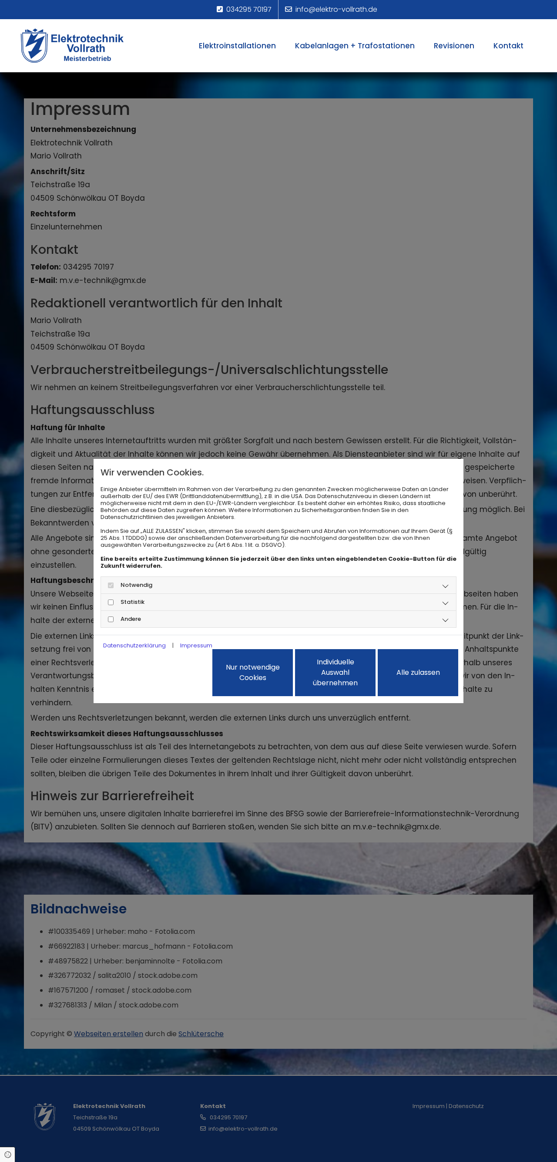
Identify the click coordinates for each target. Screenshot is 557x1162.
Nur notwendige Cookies (253, 672)
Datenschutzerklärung (134, 645)
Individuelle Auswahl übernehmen (335, 672)
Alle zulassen (418, 672)
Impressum (196, 645)
